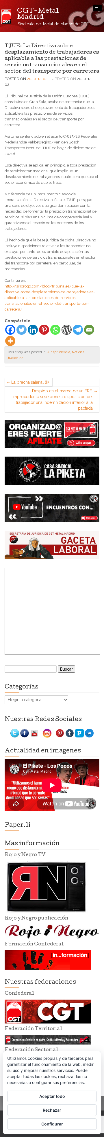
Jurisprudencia (58, 352)
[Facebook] (10, 330)
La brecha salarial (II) (30, 382)
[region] (52, 434)
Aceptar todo (52, 1096)
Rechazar (52, 1110)
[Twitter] (21, 330)
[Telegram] (78, 330)
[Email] (89, 330)
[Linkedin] (33, 330)
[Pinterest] (44, 330)
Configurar (52, 1123)
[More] (10, 341)
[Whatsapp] (55, 330)
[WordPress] (67, 330)
